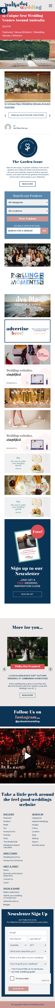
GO (44, 230)
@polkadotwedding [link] (27, 721)
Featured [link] (7, 32)
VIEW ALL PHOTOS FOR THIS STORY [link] (27, 115)
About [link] (6, 870)
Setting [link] (35, 838)
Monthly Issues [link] (38, 845)
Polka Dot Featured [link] (27, 666)
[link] (3, 10)
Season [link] (35, 842)
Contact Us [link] (8, 879)
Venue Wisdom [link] (24, 32)
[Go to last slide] (4, 669)
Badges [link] (6, 905)
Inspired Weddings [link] (40, 821)
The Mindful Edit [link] (10, 842)
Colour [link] (35, 828)
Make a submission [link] (11, 892)
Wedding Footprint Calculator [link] (11, 846)
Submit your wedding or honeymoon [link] (12, 896)
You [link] (4, 828)
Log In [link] (6, 882)
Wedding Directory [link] (11, 857)
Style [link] (34, 835)
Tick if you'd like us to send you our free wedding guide (27, 970)
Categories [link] (37, 818)
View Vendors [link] (27, 218)
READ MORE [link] (27, 184)
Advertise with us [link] (10, 901)
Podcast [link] (6, 835)
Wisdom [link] (17, 35)
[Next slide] (50, 669)
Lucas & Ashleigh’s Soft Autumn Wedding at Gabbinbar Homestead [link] (27, 677)
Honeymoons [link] (9, 831)
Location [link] (35, 831)
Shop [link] (5, 838)
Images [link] (35, 825)
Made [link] (5, 825)
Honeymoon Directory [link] (13, 860)
